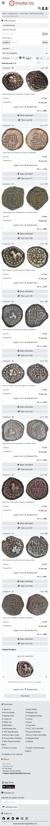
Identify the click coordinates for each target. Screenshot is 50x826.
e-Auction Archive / (13, 13)
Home (29, 722)
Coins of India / (24, 13)
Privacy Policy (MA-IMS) (36, 735)
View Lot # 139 (26, 296)
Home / (4, 13)
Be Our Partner (9, 712)
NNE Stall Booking (10, 732)
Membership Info (9, 729)
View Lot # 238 (26, 355)
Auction (5, 42)
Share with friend (26, 115)
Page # (28, 58)
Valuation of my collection (13, 754)
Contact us (7, 719)
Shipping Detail (33, 738)
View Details (25, 696)
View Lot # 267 (26, 528)
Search (45, 34)
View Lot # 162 (26, 644)
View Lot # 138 (26, 238)
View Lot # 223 (26, 411)
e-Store (29, 719)
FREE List (7, 722)
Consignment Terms (34, 716)
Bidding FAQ (32, 712)
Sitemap (30, 741)
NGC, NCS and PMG (35, 729)
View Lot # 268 (26, 586)
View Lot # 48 (26, 120)
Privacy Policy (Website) (12, 738)
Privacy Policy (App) (11, 735)
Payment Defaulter (34, 732)
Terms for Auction (10, 748)
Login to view (18, 107)
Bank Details (32, 709)
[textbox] (25, 771)
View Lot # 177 (26, 178)
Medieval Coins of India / (37, 13)
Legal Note (31, 725)
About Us (7, 709)
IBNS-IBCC (8, 725)
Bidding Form (8, 716)
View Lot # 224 (26, 469)
